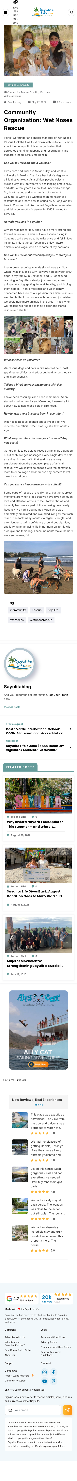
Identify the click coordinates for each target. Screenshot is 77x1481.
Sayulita (34, 92)
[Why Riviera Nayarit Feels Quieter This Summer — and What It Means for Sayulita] (38, 795)
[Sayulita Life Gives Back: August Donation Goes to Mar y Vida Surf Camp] (38, 865)
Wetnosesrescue (12, 96)
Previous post (14, 724)
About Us (10, 1355)
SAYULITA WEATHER (14, 1080)
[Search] (71, 12)
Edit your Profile (59, 694)
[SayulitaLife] (43, 12)
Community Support (16, 1380)
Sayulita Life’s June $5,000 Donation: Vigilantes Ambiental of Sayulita (35, 748)
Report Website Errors (17, 1375)
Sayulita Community (18, 85)
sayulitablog (14, 102)
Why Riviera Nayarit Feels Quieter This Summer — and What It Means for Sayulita (35, 824)
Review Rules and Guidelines (50, 1354)
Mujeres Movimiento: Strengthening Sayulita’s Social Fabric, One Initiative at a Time (34, 963)
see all (39, 1104)
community (14, 92)
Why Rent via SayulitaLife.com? (15, 1344)
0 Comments (64, 102)
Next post (12, 741)
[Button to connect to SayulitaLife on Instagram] (45, 1372)
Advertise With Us (15, 1337)
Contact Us (11, 1370)
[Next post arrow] (70, 747)
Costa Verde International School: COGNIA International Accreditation (34, 731)
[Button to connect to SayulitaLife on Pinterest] (53, 1381)
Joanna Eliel (18, 816)
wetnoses (45, 92)
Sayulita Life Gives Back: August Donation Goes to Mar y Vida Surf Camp (34, 894)
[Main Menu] (5, 12)
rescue (25, 92)
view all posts (12, 707)
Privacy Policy (49, 1342)
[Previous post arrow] (70, 729)
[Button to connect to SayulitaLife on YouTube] (45, 1381)
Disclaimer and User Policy (56, 1347)
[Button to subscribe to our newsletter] (67, 1410)
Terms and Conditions (53, 1337)
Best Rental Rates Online (18, 1350)
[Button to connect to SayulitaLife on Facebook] (53, 1372)
